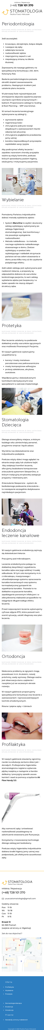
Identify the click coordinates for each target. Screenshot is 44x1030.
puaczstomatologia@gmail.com (20, 898)
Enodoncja (9, 1007)
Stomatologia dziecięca (13, 1003)
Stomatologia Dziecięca (15, 422)
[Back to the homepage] (22, 8)
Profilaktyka (13, 744)
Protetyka (11, 325)
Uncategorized (26, 31)
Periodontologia (18, 23)
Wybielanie (13, 199)
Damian (20, 29)
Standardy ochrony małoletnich (16, 1020)
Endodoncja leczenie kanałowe (20, 533)
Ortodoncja (13, 656)
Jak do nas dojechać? (12, 933)
